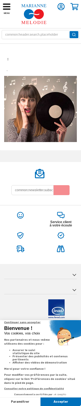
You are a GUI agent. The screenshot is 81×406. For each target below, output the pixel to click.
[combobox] (40, 36)
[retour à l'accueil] (33, 14)
